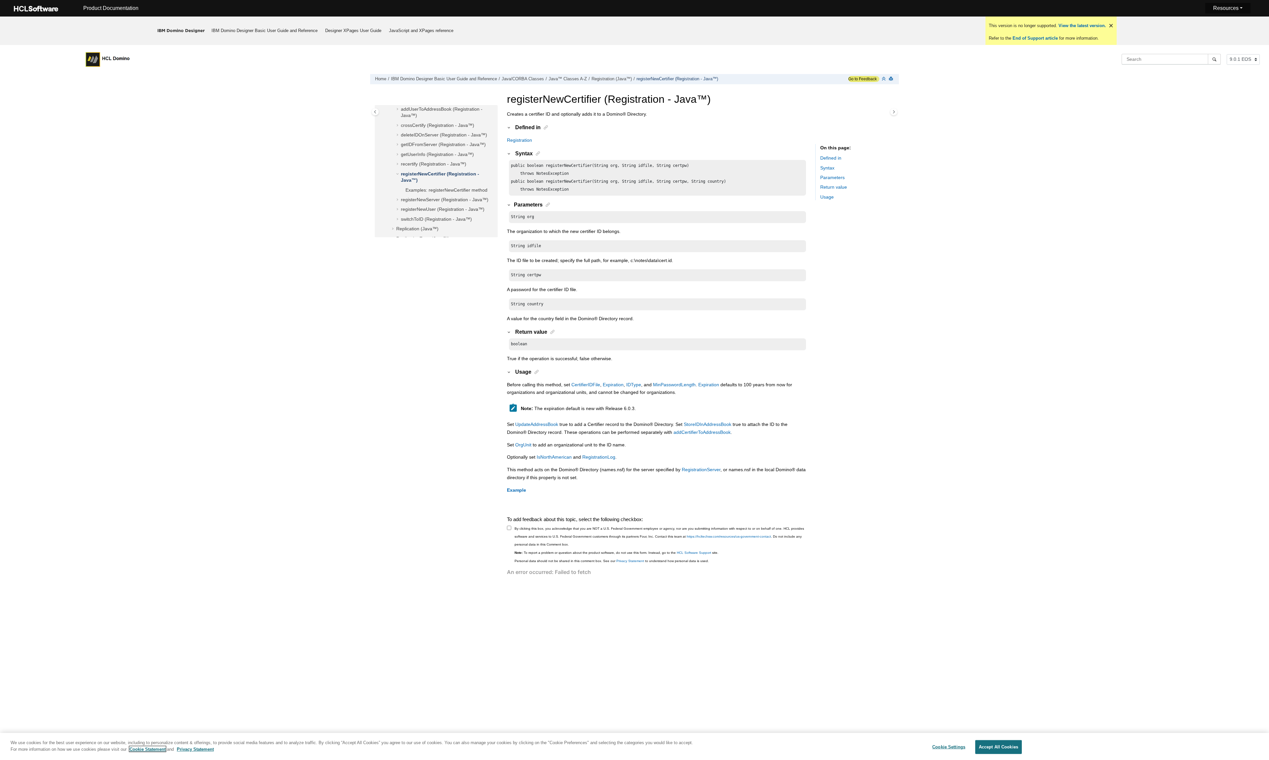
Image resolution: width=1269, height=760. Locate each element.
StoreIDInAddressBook (707, 424)
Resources (1226, 8)
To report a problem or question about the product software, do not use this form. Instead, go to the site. (616, 552)
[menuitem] (265, 30)
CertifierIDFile (585, 384)
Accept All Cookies (998, 746)
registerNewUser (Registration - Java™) (442, 209)
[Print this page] (891, 79)
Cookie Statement (148, 748)
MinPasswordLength (674, 384)
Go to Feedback (862, 79)
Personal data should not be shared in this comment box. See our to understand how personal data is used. (612, 561)
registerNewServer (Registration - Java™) (444, 199)
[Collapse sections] (884, 79)
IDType (633, 384)
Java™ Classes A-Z (568, 79)
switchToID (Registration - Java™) (436, 219)
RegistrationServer (701, 469)
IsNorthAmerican (554, 457)
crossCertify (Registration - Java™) (437, 125)
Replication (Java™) (417, 228)
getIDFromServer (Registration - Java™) (443, 144)
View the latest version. (1081, 25)
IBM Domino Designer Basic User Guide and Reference (265, 30)
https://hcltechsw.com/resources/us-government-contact (729, 536)
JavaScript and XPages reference (421, 30)
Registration (519, 140)
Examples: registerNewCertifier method (446, 190)
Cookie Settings (948, 746)
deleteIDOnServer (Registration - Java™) (444, 134)
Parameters (832, 177)
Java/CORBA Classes (523, 79)
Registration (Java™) (612, 79)
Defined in (830, 158)
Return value (833, 187)
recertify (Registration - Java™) (433, 164)
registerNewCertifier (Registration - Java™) (677, 79)
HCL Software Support (694, 552)
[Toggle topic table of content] (893, 111)
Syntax (827, 168)
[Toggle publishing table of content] (375, 111)
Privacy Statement (630, 561)
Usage (827, 197)
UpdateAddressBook (536, 424)
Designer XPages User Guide (353, 30)
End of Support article (1035, 38)
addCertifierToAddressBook (702, 432)
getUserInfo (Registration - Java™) (437, 154)
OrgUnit (523, 444)
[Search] (1214, 59)
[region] (634, 746)
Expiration (613, 384)
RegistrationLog (598, 457)
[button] (398, 109)
